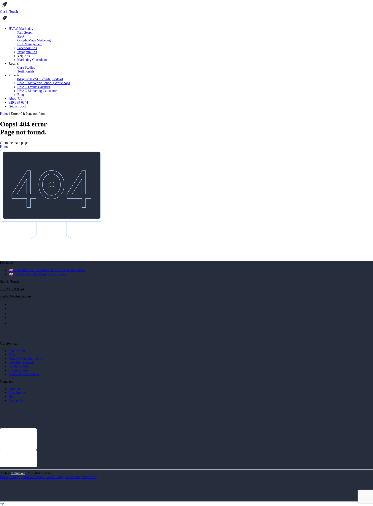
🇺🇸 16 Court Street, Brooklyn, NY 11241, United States (47, 270)
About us (15, 389)
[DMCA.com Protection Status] (11, 499)
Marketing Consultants (32, 59)
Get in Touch (9, 11)
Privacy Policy (10, 477)
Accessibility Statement (80, 477)
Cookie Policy (54, 477)
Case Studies (26, 67)
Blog (20, 94)
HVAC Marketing (21, 28)
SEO (20, 36)
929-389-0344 (18, 102)
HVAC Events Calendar (33, 87)
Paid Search (25, 32)
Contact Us (16, 400)
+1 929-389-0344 (12, 289)
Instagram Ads (27, 52)
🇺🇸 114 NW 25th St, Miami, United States (37, 274)
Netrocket (18, 473)
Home (4, 113)
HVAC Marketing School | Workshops (43, 83)
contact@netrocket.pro (15, 296)
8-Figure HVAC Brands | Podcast (40, 79)
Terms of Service (32, 477)
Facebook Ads (27, 48)
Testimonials (25, 71)
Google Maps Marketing (34, 40)
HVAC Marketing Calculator (37, 91)
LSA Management (29, 44)
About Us (15, 98)
